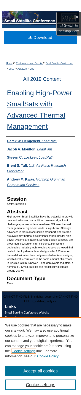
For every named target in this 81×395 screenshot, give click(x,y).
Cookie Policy (48, 356)
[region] (40, 356)
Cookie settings (23, 351)
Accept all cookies (40, 371)
